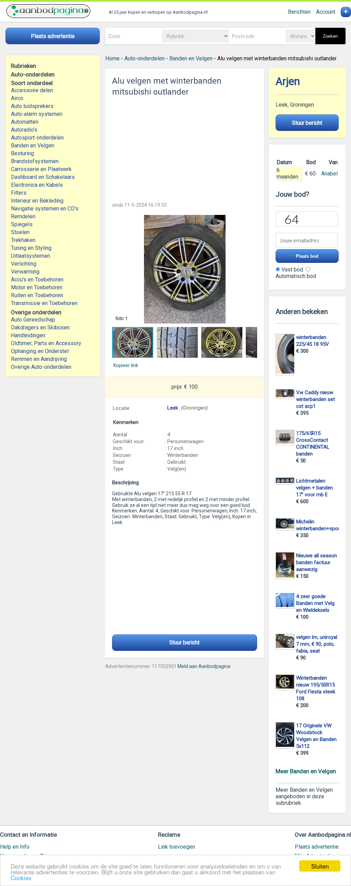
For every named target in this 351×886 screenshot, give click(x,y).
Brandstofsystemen (35, 161)
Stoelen (20, 232)
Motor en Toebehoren (36, 287)
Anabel (329, 173)
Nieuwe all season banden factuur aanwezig (316, 562)
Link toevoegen (176, 846)
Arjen (288, 81)
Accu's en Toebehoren (37, 279)
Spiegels (22, 224)
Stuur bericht (184, 642)
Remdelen (23, 216)
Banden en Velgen (32, 145)
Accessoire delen (32, 90)
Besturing (22, 153)
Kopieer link (125, 365)
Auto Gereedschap (33, 319)
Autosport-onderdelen (37, 137)
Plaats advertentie (317, 846)
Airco (17, 98)
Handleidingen (28, 335)
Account (325, 12)
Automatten (24, 122)
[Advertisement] (184, 147)
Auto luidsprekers (32, 106)
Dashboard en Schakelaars (43, 177)
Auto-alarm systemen (36, 114)
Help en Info (14, 846)
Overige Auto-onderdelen (41, 367)
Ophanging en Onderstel (40, 351)
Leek (172, 408)
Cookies (21, 877)
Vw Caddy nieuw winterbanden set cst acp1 (315, 399)
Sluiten (320, 866)
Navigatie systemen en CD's (44, 208)
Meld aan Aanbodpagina (204, 666)
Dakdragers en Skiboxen (40, 327)
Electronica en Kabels (37, 185)
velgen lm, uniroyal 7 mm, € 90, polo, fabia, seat (316, 644)
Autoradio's (24, 129)
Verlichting (23, 263)
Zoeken (330, 36)
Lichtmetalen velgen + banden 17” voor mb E (314, 488)
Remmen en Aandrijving (39, 359)
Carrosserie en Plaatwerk (41, 169)
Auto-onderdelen (144, 58)
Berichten (299, 12)
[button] (184, 269)
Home (112, 58)
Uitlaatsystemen (30, 256)
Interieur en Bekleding (37, 200)
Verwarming (25, 271)
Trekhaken (23, 240)
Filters (18, 193)
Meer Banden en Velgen (306, 771)
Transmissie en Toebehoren (44, 303)
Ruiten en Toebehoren (37, 295)
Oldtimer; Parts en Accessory (46, 343)
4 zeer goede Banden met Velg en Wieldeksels (315, 603)
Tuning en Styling (31, 248)
